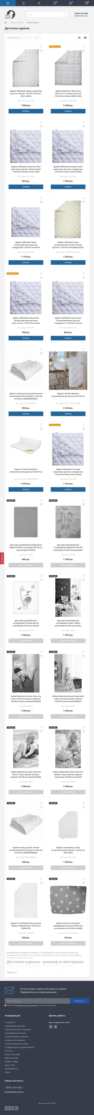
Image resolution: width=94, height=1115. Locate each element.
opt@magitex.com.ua (14, 1092)
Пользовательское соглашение (26, 1005)
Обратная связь (11, 1058)
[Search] (64, 14)
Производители (11, 1068)
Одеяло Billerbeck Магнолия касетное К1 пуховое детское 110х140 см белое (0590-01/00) (68, 93)
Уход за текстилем (12, 1054)
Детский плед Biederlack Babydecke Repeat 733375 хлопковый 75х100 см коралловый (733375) (26, 547)
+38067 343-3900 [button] (13, 1087)
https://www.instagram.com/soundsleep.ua (55, 1027)
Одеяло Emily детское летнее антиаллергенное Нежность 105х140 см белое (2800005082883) (25, 850)
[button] (39, 3)
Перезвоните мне (80, 15)
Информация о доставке (15, 1026)
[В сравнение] (41, 50)
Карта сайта (10, 1065)
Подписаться (79, 1001)
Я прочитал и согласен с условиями (31, 1005)
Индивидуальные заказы (15, 1033)
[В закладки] (41, 46)
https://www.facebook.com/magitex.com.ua (51, 1027)
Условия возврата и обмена (16, 1036)
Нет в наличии (26, 565)
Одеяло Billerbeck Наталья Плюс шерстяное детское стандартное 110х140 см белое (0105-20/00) (68, 169)
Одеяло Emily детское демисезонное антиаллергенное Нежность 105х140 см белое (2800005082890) (26, 396)
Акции (7, 1072)
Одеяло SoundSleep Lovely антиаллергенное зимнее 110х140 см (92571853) (68, 850)
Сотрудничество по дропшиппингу (19, 1047)
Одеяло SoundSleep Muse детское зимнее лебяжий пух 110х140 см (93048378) (26, 925)
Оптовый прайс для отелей (16, 1044)
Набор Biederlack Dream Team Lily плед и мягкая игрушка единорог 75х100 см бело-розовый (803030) (26, 699)
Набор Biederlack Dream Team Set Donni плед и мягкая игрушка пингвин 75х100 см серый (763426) (26, 774)
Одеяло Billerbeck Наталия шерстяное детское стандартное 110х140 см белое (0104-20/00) (68, 472)
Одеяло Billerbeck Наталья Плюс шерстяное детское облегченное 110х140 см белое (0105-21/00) (26, 169)
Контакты (9, 1051)
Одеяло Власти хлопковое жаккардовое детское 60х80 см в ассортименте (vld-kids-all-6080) (68, 925)
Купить (26, 111)
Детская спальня (17, 22)
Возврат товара (11, 1061)
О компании (10, 1022)
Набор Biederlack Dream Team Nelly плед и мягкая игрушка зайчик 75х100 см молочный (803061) (68, 699)
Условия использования (15, 1040)
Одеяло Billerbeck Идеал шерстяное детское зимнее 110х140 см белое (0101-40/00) (26, 93)
